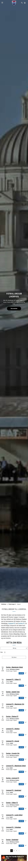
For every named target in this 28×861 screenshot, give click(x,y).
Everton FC (21, 623)
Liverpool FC (11, 623)
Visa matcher (14, 308)
